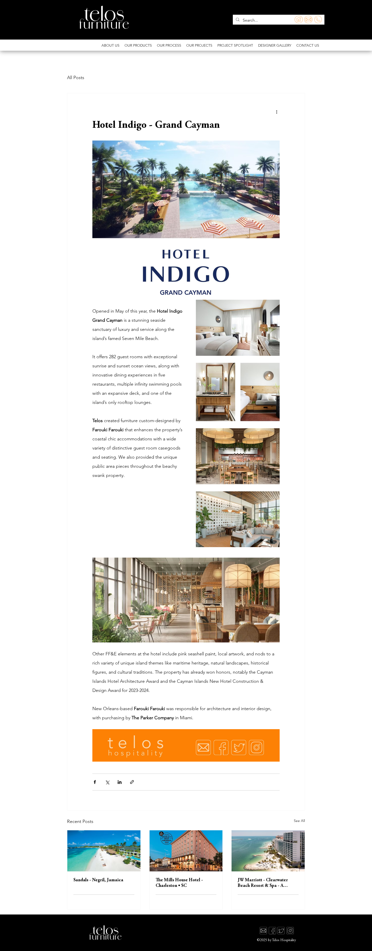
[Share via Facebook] (94, 782)
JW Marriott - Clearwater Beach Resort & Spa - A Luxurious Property (263, 883)
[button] (308, 45)
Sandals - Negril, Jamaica (98, 880)
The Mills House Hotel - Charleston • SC (179, 883)
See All (299, 820)
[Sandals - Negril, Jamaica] (103, 850)
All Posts (75, 77)
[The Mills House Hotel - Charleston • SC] (186, 850)
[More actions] (277, 112)
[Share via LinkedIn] (119, 782)
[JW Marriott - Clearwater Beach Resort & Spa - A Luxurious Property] (268, 850)
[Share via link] (132, 782)
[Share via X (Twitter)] (107, 782)
